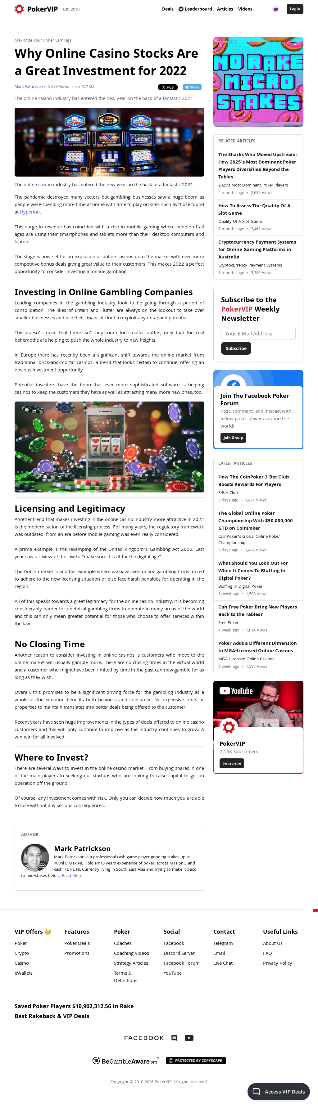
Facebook (174, 944)
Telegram (223, 944)
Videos (245, 9)
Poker (21, 944)
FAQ (267, 954)
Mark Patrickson (29, 87)
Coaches (123, 944)
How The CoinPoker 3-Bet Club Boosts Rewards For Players (253, 481)
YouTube (173, 973)
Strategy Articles (131, 964)
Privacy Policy (277, 964)
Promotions (76, 954)
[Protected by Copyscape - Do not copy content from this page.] (196, 1060)
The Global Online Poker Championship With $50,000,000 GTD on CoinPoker (255, 521)
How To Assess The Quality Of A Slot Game (254, 210)
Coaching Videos (131, 954)
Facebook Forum (182, 964)
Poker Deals (77, 944)
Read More (72, 876)
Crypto (22, 954)
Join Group (233, 437)
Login (295, 8)
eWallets (24, 973)
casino (45, 185)
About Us (273, 944)
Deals (168, 9)
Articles (225, 9)
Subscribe (236, 348)
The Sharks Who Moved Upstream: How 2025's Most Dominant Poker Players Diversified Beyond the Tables (257, 166)
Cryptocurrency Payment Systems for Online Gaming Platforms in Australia (257, 250)
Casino (22, 964)
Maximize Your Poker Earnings (43, 40)
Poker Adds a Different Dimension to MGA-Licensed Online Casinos (257, 647)
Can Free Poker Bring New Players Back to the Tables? (257, 611)
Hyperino (30, 213)
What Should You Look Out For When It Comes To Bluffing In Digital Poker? (253, 571)
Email (219, 954)
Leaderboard (198, 9)
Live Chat (223, 964)
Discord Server (179, 954)
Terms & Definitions (125, 977)
